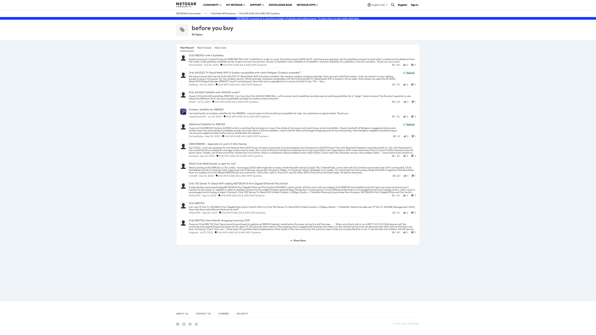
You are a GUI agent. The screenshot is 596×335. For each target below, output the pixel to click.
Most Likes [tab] (220, 47)
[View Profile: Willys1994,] (183, 186)
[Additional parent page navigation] (206, 13)
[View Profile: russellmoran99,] (183, 112)
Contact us (203, 313)
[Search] (393, 5)
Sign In (414, 4)
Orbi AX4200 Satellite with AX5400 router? (214, 92)
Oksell (192, 101)
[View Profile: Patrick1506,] (183, 57)
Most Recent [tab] (187, 47)
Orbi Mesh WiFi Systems (223, 13)
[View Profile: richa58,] (183, 166)
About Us (182, 313)
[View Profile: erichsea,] (183, 146)
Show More (299, 240)
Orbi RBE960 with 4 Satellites (206, 55)
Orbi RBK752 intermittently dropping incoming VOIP (219, 220)
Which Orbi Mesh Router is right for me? (212, 163)
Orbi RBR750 (196, 203)
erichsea (193, 156)
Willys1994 (195, 195)
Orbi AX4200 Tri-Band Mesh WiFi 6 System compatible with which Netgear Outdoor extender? (245, 72)
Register (402, 4)
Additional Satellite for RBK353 (207, 124)
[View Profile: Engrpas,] (183, 222)
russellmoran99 (197, 116)
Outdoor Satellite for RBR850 (206, 109)
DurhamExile (196, 136)
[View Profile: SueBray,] (183, 75)
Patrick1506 (195, 65)
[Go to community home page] (186, 4)
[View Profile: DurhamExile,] (183, 126)
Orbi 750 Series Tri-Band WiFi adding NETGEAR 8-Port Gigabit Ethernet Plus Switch (238, 183)
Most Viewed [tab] (204, 47)
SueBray (193, 84)
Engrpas (193, 232)
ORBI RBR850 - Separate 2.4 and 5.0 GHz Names (218, 143)
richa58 (193, 175)
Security (242, 313)
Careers (223, 313)
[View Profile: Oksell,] (183, 94)
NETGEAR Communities (188, 13)
